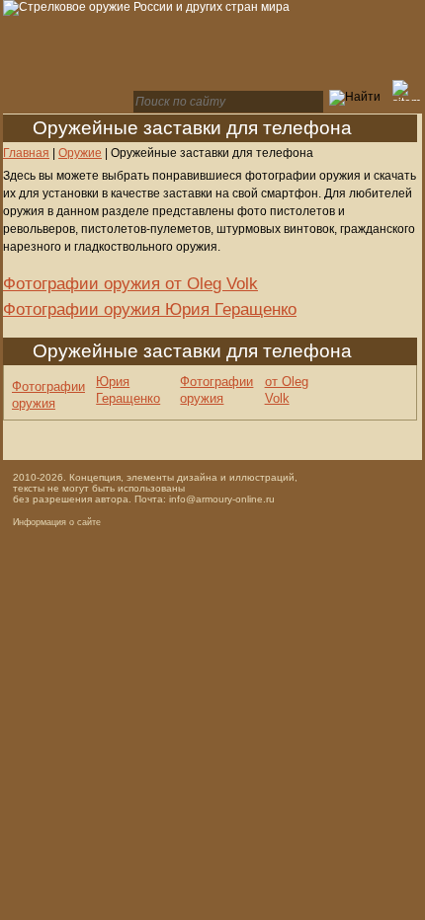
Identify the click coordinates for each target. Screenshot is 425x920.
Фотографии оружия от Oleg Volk (130, 283)
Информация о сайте (57, 522)
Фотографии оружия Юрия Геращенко (150, 309)
